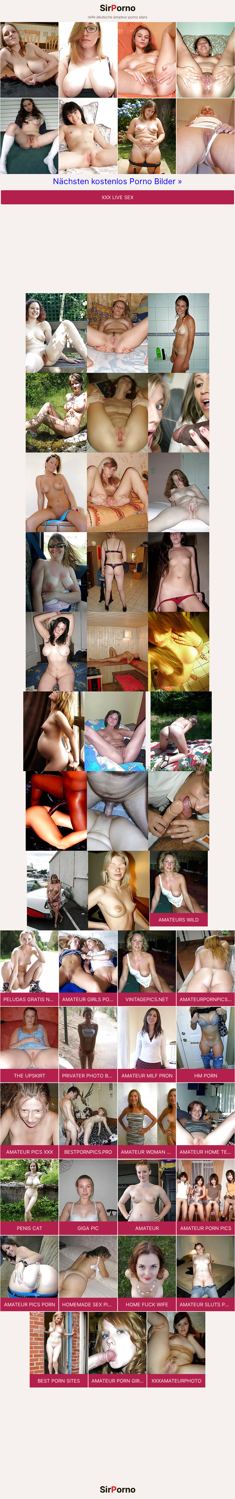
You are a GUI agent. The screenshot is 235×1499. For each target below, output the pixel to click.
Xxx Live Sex (117, 197)
